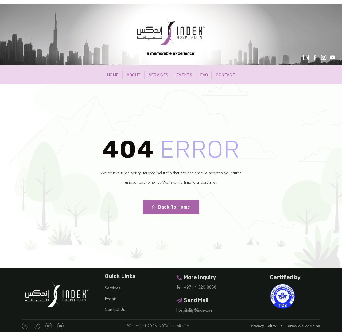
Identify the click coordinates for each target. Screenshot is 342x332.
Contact (225, 74)
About (134, 74)
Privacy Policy (263, 326)
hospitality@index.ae (194, 310)
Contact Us (115, 309)
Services (158, 74)
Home (113, 74)
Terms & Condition (303, 326)
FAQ (204, 74)
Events (184, 74)
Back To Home (174, 207)
